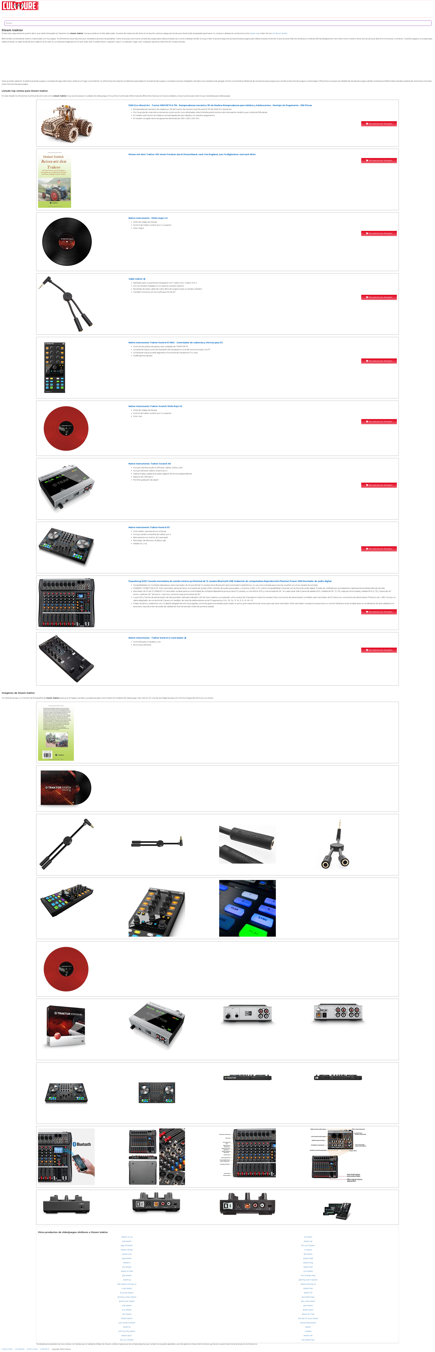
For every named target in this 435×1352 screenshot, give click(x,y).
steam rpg (254, 33)
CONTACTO (44, 1349)
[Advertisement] (217, 61)
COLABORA (19, 1349)
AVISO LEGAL (32, 1349)
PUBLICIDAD (7, 1349)
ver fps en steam (279, 33)
